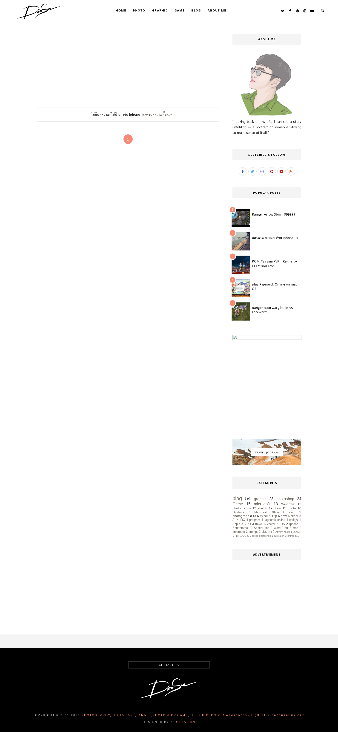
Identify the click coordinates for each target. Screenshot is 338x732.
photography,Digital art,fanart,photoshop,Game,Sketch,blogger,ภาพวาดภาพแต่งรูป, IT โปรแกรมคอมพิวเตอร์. (194, 715)
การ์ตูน (293, 520)
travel (259, 524)
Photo (139, 10)
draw (277, 508)
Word (277, 528)
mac (295, 528)
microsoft (262, 504)
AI (233, 520)
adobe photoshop (261, 535)
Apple (236, 524)
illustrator (279, 535)
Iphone (293, 524)
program (254, 520)
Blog (196, 10)
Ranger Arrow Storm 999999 (273, 214)
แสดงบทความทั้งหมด (157, 114)
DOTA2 (297, 531)
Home (121, 10)
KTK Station (183, 722)
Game (179, 10)
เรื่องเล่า (267, 531)
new (284, 516)
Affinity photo (282, 531)
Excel (264, 516)
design (291, 512)
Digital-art (239, 512)
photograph (240, 516)
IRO (242, 520)
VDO (247, 524)
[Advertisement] (128, 67)
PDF (237, 535)
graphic (260, 499)
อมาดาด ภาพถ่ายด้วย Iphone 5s (275, 238)
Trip (274, 516)
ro (254, 516)
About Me (217, 10)
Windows (287, 504)
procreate (238, 531)
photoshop (285, 499)
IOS (282, 524)
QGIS (245, 535)
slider (294, 516)
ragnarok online (274, 520)
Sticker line (261, 528)
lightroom (291, 535)
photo (292, 508)
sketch (262, 508)
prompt (253, 531)
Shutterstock (240, 528)
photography (241, 508)
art (286, 528)
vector (271, 524)
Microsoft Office (266, 512)
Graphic (160, 10)
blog (237, 498)
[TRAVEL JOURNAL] (266, 464)
